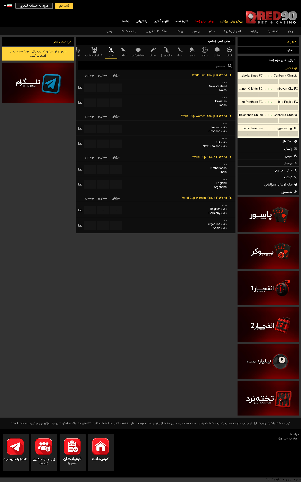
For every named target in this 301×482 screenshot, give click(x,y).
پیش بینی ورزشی (231, 21)
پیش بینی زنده (204, 21)
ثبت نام (64, 5)
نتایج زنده (182, 21)
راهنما (126, 21)
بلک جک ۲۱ (128, 31)
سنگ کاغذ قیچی (156, 31)
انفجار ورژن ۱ (232, 31)
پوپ (109, 31)
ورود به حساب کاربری (34, 5)
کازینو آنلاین (161, 21)
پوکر (290, 31)
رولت (180, 31)
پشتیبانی (141, 21)
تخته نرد (273, 31)
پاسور (196, 31)
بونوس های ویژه (287, 438)
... (116, 87)
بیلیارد (254, 31)
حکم (212, 31)
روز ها (290, 41)
